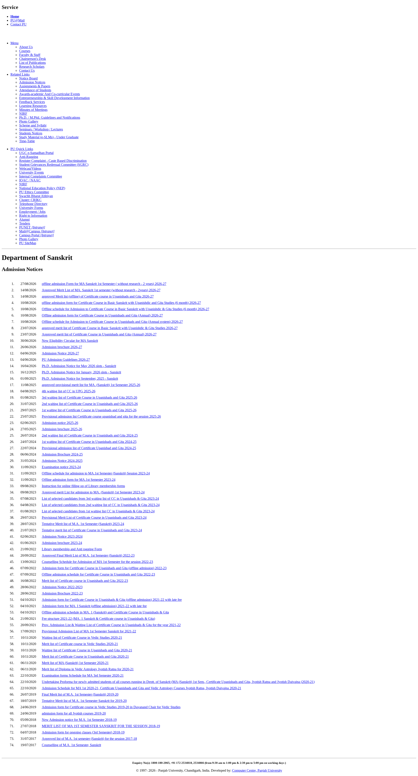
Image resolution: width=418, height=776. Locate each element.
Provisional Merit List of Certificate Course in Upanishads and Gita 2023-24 (94, 517)
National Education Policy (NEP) (42, 188)
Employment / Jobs (32, 211)
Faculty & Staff (29, 55)
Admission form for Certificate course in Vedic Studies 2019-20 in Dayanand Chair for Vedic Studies (111, 707)
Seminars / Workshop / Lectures (41, 129)
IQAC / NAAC (30, 180)
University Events (31, 172)
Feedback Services (32, 102)
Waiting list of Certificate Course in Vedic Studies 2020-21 (82, 637)
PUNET (32, 227)
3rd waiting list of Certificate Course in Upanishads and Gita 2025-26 (89, 397)
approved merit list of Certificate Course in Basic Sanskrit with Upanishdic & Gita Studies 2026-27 (110, 328)
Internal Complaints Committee (40, 176)
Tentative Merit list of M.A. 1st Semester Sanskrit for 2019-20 (84, 701)
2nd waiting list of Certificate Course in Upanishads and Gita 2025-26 (90, 404)
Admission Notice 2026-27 (60, 353)
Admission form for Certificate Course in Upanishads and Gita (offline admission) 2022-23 (104, 568)
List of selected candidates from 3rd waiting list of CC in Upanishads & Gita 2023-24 (100, 498)
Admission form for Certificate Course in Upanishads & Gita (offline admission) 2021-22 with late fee (112, 599)
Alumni (24, 219)
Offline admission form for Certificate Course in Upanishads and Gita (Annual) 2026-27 (102, 315)
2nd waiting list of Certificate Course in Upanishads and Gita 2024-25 (90, 435)
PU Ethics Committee (34, 192)
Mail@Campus (36, 231)
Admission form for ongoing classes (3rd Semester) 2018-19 (83, 732)
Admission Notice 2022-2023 (62, 587)
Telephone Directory (33, 204)
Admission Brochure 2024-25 (62, 454)
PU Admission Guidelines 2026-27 (66, 359)
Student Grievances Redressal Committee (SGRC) (53, 164)
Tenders (24, 223)
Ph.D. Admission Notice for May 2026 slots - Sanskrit (79, 366)
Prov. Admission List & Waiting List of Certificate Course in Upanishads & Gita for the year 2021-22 (111, 625)
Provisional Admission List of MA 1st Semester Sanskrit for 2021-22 (89, 631)
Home (14, 16)
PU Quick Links (21, 149)
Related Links (20, 74)
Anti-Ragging (28, 157)
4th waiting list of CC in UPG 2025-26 (68, 391)
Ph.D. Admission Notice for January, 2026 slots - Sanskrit (81, 372)
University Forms (31, 208)
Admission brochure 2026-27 (62, 347)
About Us (26, 47)
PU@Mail (17, 20)
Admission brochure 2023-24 (62, 543)
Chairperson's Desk (32, 59)
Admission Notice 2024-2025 (62, 461)
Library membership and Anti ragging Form (72, 549)
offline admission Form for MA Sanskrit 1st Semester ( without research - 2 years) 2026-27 (104, 284)
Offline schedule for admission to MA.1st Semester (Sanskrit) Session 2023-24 (96, 473)
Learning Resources (33, 106)
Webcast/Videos (30, 168)
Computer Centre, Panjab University (257, 770)
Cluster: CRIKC (30, 200)
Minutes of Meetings (33, 110)
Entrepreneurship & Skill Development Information (54, 98)
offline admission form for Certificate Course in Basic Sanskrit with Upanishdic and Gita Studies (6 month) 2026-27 (121, 303)
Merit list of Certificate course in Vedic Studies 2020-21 (80, 644)
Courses (24, 51)
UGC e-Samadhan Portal (36, 153)
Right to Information (33, 215)
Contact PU (18, 24)
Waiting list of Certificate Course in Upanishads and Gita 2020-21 (87, 650)
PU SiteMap (27, 243)
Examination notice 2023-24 (61, 467)
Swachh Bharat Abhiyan (36, 196)
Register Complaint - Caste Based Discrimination (53, 161)
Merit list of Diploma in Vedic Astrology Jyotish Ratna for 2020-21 (88, 669)
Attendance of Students (35, 90)
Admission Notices (32, 82)
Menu (14, 43)
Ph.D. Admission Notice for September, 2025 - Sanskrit (80, 378)
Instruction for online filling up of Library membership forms (83, 486)
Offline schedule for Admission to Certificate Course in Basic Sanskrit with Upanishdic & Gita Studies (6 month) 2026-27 (125, 309)
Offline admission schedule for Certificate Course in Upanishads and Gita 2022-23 (98, 574)
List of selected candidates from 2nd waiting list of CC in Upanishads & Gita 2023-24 (101, 505)
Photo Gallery (28, 121)
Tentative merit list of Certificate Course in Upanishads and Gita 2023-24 (92, 530)
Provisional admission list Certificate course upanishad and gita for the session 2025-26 (101, 416)
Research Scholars (31, 66)
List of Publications (32, 62)
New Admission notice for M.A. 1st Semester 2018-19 (79, 720)
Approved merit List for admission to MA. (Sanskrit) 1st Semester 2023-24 (93, 492)
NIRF (23, 113)
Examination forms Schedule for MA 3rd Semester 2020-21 (83, 675)
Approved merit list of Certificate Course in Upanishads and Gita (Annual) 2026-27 (99, 334)
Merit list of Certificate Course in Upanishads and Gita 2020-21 (85, 656)
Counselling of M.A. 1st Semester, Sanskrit (71, 745)
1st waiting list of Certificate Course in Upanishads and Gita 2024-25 (89, 442)
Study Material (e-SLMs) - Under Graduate (49, 137)
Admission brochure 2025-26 (62, 429)
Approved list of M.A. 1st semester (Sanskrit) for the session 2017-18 (89, 738)
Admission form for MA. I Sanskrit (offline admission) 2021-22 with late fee (94, 606)
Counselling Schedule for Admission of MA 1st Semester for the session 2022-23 (97, 562)
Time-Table (27, 141)
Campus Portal (36, 235)
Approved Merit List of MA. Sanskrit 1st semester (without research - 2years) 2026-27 (101, 290)
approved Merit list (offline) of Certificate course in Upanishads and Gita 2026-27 (98, 296)
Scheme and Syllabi (32, 125)
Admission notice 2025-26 (60, 423)
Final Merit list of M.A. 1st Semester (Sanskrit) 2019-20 (80, 694)
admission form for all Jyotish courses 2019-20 (74, 713)
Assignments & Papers (34, 86)
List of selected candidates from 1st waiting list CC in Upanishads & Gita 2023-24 (98, 511)
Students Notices (30, 133)
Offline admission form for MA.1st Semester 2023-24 (78, 479)
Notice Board (28, 78)
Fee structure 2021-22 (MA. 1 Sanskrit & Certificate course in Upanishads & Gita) (98, 618)
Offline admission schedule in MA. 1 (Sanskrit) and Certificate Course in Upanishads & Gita (105, 612)
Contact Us (27, 70)
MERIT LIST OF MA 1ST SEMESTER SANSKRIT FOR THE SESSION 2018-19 (101, 726)
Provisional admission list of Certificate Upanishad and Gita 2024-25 (89, 448)
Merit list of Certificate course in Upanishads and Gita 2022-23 (85, 581)
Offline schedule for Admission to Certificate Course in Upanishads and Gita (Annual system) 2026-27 (112, 322)
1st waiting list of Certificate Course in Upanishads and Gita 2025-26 (89, 410)
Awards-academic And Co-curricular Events (49, 94)
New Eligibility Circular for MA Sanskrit (70, 340)
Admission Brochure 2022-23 (62, 593)
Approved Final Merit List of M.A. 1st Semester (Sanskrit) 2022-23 (88, 555)
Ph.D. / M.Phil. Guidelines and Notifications (49, 117)
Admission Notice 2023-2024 (62, 536)
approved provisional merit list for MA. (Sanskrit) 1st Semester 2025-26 (91, 385)
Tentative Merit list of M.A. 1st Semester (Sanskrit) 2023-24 (83, 524)
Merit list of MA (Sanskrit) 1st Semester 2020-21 (75, 663)
